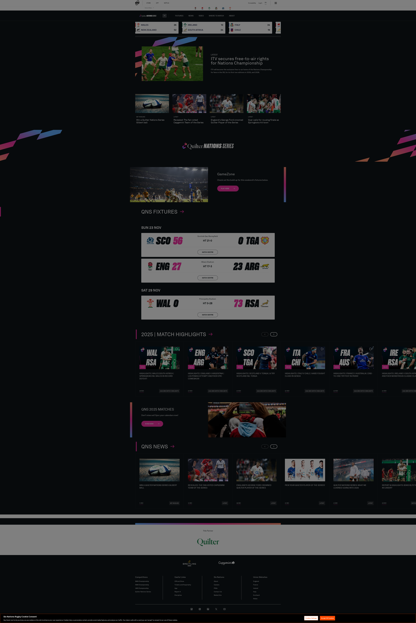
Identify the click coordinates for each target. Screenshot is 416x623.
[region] (208, 618)
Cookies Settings (311, 618)
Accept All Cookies (327, 618)
